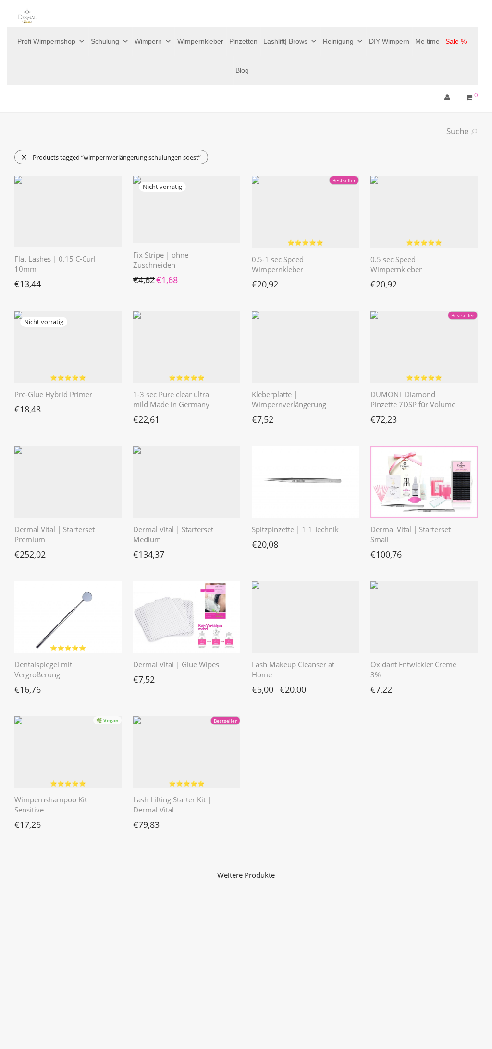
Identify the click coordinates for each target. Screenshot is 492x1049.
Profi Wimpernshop (46, 41)
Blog (242, 70)
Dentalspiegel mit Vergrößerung (43, 669)
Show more (26, 281)
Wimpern (148, 41)
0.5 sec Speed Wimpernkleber (396, 264)
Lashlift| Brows (285, 41)
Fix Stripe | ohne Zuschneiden (160, 260)
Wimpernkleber (200, 41)
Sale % (456, 41)
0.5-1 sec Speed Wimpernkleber (278, 264)
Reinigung (338, 41)
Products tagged (117, 157)
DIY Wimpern (389, 41)
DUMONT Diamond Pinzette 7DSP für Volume (412, 399)
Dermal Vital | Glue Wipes (176, 664)
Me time (427, 41)
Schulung (105, 41)
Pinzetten (243, 41)
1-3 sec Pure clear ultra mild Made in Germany (171, 399)
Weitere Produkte (246, 875)
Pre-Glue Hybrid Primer (53, 394)
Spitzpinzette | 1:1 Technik (295, 529)
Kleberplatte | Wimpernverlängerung (289, 399)
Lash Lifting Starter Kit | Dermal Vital (172, 804)
